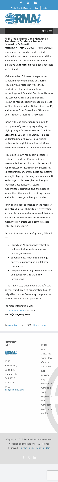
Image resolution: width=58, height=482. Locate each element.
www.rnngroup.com (15, 309)
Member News (39, 325)
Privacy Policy (27, 447)
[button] (45, 31)
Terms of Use (43, 447)
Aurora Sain (12, 325)
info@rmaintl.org (14, 389)
